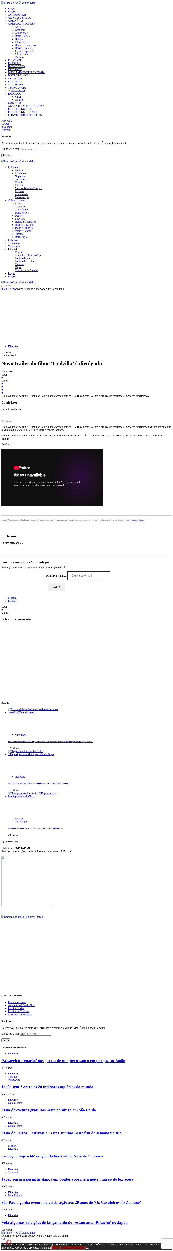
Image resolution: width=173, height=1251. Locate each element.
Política (19, 170)
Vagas (18, 96)
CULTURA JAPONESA (21, 23)
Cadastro (19, 99)
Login (11, 8)
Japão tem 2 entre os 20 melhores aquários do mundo (47, 1087)
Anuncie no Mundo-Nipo (28, 255)
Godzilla (12, 600)
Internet (19, 185)
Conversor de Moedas (26, 270)
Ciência (19, 182)
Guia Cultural (15, 1102)
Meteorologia (22, 197)
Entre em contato (17, 1002)
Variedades (21, 734)
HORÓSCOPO (16, 66)
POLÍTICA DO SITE (20, 108)
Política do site (22, 258)
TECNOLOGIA (17, 87)
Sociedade (20, 179)
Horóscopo (21, 236)
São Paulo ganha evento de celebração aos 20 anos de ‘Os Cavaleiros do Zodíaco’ (71, 1202)
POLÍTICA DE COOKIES (23, 111)
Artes (18, 26)
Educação (20, 42)
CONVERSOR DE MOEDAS (25, 115)
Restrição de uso (137, 520)
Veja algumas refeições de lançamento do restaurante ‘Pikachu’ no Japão (64, 1222)
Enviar (6, 1040)
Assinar (6, 155)
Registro (12, 11)
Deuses (19, 38)
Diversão (12, 288)
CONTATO (14, 102)
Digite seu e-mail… (56, 575)
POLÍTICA (14, 81)
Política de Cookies (25, 261)
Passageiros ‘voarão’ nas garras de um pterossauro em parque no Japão (63, 1060)
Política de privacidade (73, 1248)
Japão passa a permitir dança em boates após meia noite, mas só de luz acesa (67, 1179)
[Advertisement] (86, 315)
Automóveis (21, 194)
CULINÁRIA (15, 20)
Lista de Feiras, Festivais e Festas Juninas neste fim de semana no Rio (61, 1133)
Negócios (20, 176)
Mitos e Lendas (23, 54)
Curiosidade (21, 32)
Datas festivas (22, 35)
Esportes (19, 191)
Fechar (56, 1248)
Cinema (12, 597)
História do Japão (24, 48)
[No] (87, 1248)
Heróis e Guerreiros (25, 45)
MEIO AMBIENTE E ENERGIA (26, 72)
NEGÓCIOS (15, 78)
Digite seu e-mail (10, 148)
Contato (19, 252)
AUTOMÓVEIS (17, 14)
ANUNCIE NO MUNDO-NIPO (26, 105)
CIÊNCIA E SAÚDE (19, 17)
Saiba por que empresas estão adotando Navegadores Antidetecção (35, 828)
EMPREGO (14, 93)
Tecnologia (21, 821)
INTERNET (15, 69)
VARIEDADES (17, 90)
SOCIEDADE (16, 84)
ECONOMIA (15, 60)
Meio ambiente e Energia (28, 188)
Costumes (20, 29)
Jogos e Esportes (24, 51)
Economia (20, 173)
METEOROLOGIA (19, 75)
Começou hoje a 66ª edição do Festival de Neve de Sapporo (52, 1156)
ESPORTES (14, 63)
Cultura (12, 1145)
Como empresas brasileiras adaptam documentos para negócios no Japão (38, 783)
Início (4, 288)
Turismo (19, 57)
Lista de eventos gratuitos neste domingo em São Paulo (48, 1110)
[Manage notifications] (8, 1242)
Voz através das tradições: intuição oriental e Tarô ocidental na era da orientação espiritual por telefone (50, 742)
